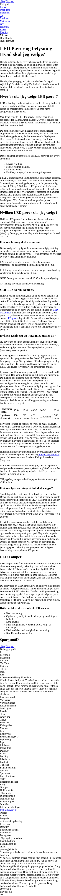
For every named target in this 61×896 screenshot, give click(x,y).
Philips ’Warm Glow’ (48, 454)
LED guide (12, 318)
